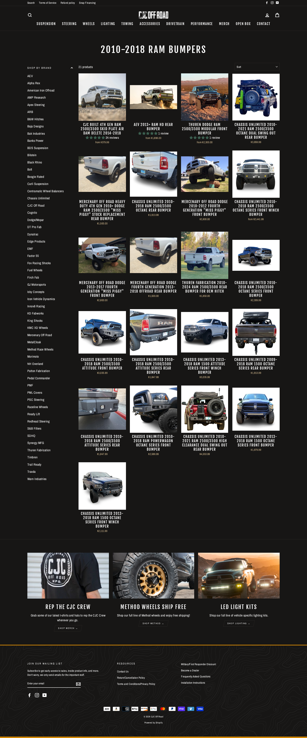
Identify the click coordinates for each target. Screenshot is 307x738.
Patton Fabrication (38, 371)
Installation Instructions (193, 683)
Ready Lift (33, 414)
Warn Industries (37, 479)
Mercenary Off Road (39, 335)
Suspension (46, 24)
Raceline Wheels (37, 407)
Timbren (32, 457)
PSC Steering (35, 400)
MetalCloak (34, 342)
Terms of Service (47, 3)
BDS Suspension (37, 148)
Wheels (89, 24)
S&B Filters (34, 428)
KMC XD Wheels (37, 328)
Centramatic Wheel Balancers (45, 191)
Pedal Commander (38, 378)
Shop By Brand (39, 67)
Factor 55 (33, 256)
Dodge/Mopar (35, 220)
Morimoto (33, 356)
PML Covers (34, 392)
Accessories (150, 24)
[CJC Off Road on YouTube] (44, 695)
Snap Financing (87, 3)
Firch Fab (33, 277)
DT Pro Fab (34, 227)
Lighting (108, 24)
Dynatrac (32, 234)
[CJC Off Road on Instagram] (37, 695)
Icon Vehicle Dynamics (41, 299)
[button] (96, 137)
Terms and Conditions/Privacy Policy (136, 684)
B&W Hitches (35, 119)
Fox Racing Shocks (39, 263)
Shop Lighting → (239, 623)
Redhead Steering (38, 421)
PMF (30, 385)
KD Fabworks (35, 313)
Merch (224, 24)
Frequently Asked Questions (196, 676)
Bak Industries (36, 133)
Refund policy (68, 3)
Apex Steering (36, 105)
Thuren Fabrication (38, 450)
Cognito (32, 213)
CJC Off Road (35, 205)
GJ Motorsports (36, 284)
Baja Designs (35, 126)
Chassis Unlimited (38, 198)
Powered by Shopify (153, 722)
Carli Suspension (37, 184)
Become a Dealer (190, 670)
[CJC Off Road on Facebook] (29, 695)
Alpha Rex (33, 83)
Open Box (243, 24)
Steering (69, 24)
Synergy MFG (35, 443)
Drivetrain (175, 24)
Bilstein (32, 155)
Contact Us (123, 671)
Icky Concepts (35, 292)
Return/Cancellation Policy (131, 678)
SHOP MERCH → (68, 628)
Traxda (31, 472)
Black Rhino (34, 162)
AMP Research (36, 97)
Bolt (29, 169)
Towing (127, 24)
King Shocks (35, 320)
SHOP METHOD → (153, 623)
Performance (202, 24)
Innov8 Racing (36, 306)
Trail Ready (34, 464)
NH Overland (35, 364)
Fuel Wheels (34, 270)
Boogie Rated (35, 176)
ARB (30, 112)
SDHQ (31, 435)
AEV (30, 76)
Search (31, 3)
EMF (30, 248)
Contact (263, 24)
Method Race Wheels (40, 349)
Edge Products (36, 241)
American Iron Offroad (40, 90)
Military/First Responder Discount (198, 664)
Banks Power (35, 141)
